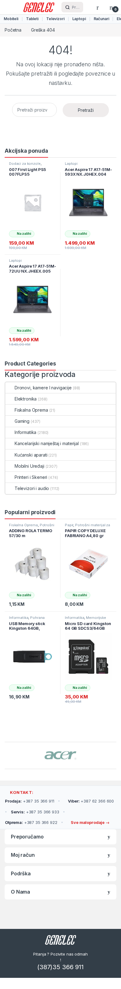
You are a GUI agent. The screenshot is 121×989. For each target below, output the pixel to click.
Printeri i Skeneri (31, 477)
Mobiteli (11, 18)
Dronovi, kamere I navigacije (43, 387)
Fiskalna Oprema (31, 410)
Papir (69, 525)
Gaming (22, 421)
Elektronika (26, 398)
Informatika (25, 432)
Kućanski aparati (31, 454)
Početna (13, 30)
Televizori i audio (32, 488)
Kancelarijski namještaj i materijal (47, 443)
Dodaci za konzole (25, 163)
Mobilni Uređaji (29, 466)
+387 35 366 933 (35, 811)
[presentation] (114, 756)
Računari (101, 18)
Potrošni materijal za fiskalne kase (31, 527)
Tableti (32, 18)
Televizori (55, 18)
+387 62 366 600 (91, 801)
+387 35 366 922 (31, 822)
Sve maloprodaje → (89, 822)
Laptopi (79, 18)
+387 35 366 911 (29, 801)
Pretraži (86, 110)
